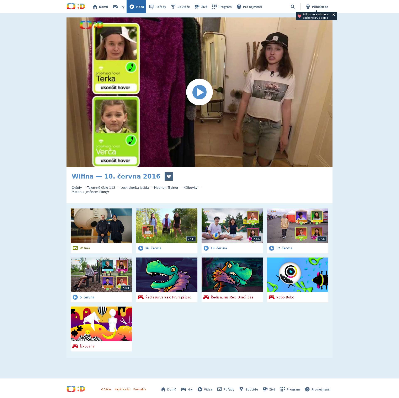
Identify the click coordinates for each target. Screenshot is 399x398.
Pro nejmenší (252, 7)
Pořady (160, 7)
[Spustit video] (199, 92)
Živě (204, 7)
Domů (103, 7)
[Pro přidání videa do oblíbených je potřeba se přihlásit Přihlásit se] (169, 176)
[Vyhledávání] (292, 6)
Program (225, 7)
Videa (140, 7)
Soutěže (183, 7)
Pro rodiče (140, 389)
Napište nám (122, 389)
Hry (121, 7)
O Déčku (106, 389)
